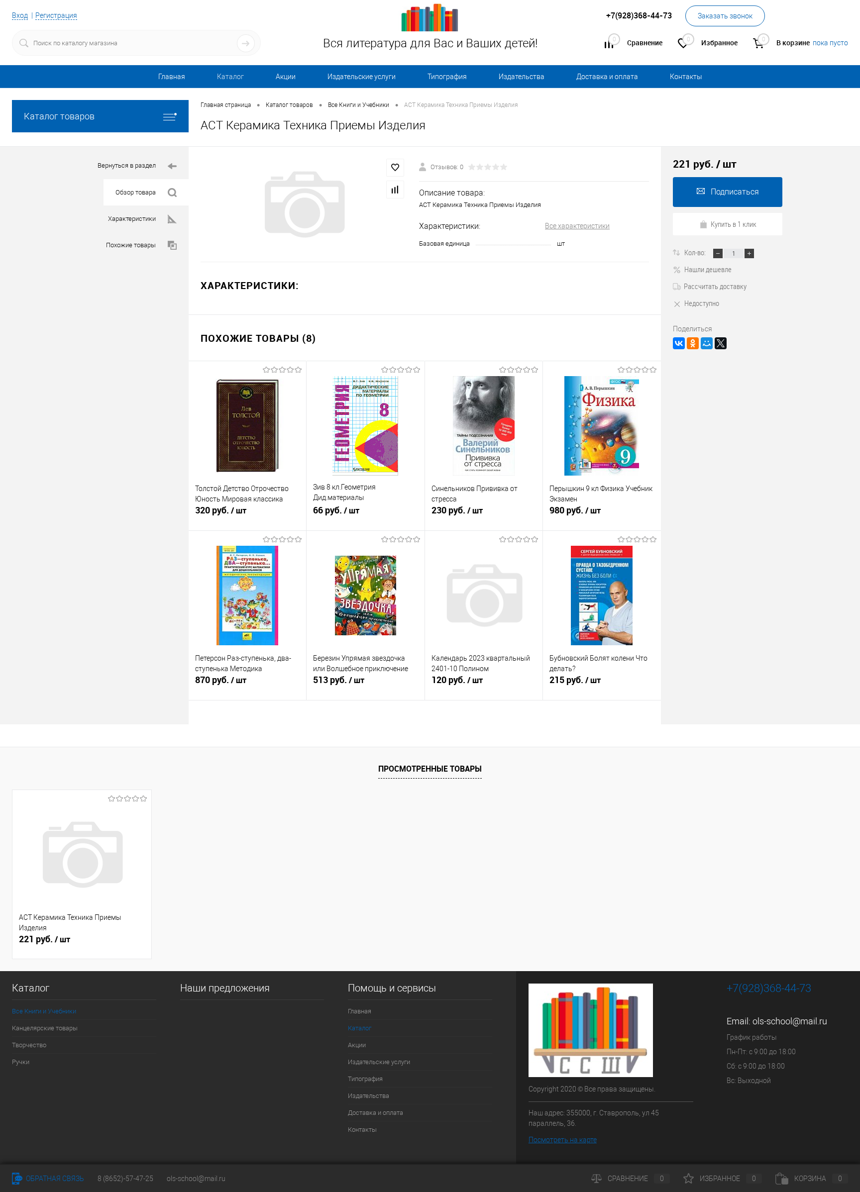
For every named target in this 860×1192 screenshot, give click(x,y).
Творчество (29, 1045)
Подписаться (735, 192)
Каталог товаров (59, 116)
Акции (286, 77)
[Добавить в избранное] (395, 168)
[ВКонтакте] (679, 343)
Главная (171, 77)
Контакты (686, 77)
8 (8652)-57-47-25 (125, 1179)
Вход (20, 15)
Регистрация (56, 15)
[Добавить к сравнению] (395, 190)
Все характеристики (577, 226)
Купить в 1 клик (733, 224)
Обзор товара (135, 192)
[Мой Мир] (707, 343)
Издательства (521, 77)
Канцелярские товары (45, 1028)
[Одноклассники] (693, 343)
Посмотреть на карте (563, 1140)
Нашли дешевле (708, 269)
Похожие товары (131, 245)
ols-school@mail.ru (789, 1021)
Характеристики (132, 218)
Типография (447, 77)
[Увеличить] (304, 204)
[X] (721, 343)
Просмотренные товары (430, 768)
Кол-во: (695, 252)
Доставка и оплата (607, 77)
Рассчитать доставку (715, 286)
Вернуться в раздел (127, 165)
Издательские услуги (361, 77)
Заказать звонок (725, 16)
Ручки (20, 1062)
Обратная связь (54, 1179)
